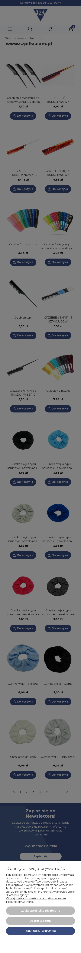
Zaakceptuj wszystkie (40, 931)
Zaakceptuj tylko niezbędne (40, 910)
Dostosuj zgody (40, 920)
